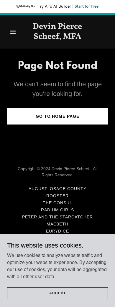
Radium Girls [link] (57, 210)
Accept (57, 293)
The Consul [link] (57, 202)
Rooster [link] (57, 195)
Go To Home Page (58, 116)
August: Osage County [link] (57, 188)
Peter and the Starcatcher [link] (57, 217)
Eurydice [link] (57, 231)
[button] (14, 32)
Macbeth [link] (58, 224)
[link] (57, 37)
